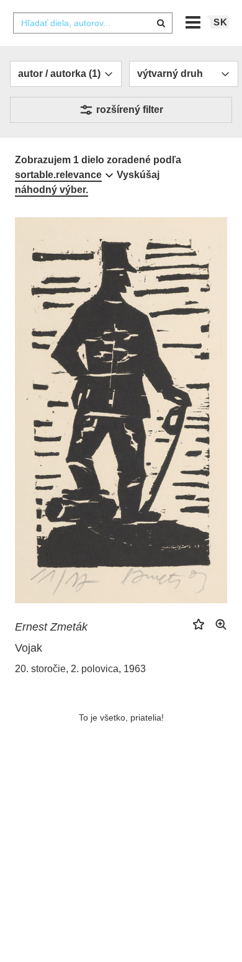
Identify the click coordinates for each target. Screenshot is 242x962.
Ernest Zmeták (51, 627)
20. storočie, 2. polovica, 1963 (80, 668)
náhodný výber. (51, 189)
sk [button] (220, 22)
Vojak (28, 648)
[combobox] (92, 23)
